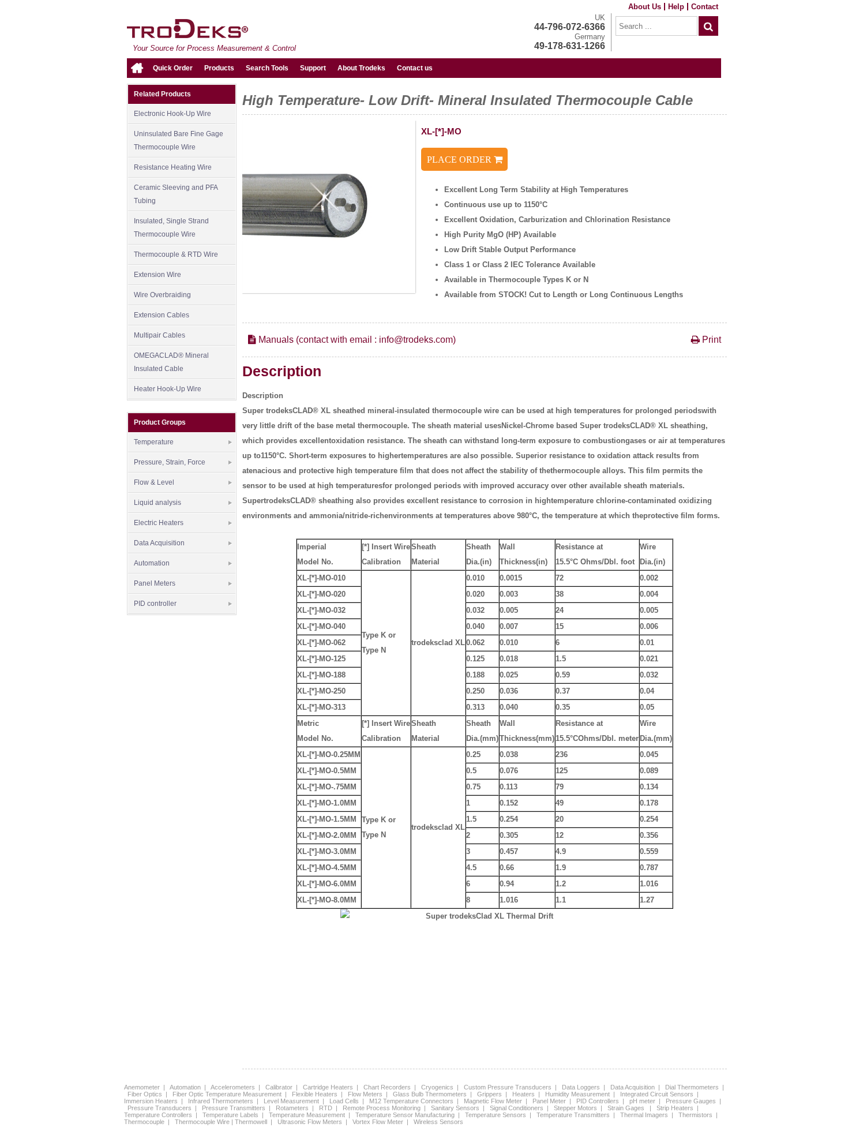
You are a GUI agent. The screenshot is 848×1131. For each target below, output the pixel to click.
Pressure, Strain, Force (169, 462)
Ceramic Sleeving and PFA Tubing (176, 194)
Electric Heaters (158, 523)
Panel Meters (154, 583)
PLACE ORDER (460, 159)
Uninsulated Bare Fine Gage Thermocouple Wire (178, 140)
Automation (152, 563)
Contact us (415, 68)
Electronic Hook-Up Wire (172, 114)
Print (710, 339)
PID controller (155, 604)
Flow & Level (154, 482)
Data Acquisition (159, 543)
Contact (704, 6)
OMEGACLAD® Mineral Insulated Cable (171, 362)
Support (313, 68)
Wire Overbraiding (162, 295)
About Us (644, 6)
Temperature (154, 442)
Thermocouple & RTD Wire (176, 254)
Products (219, 68)
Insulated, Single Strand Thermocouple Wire (171, 227)
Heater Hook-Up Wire (167, 389)
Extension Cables (161, 315)
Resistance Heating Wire (173, 167)
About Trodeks (361, 68)
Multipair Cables (159, 335)
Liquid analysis (157, 503)
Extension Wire (157, 275)
